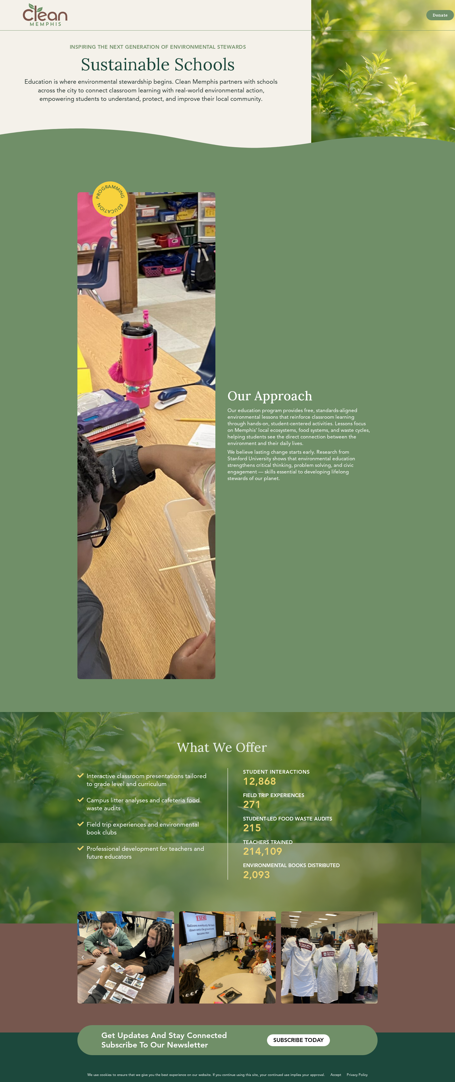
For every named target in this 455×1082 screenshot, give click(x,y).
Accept (335, 1075)
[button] (82, 957)
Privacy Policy (357, 1075)
